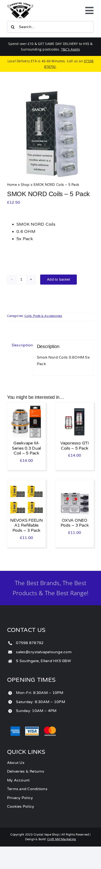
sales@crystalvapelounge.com (43, 652)
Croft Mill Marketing (61, 839)
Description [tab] (21, 345)
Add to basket (58, 280)
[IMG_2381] (50, 134)
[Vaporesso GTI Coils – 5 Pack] (74, 408)
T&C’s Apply (70, 49)
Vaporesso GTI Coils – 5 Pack (74, 445)
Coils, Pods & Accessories (43, 316)
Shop (25, 185)
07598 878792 (29, 643)
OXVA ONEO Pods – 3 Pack (75, 523)
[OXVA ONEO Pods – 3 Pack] (74, 485)
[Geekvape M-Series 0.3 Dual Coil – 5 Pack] (26, 408)
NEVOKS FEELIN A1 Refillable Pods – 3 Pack (26, 525)
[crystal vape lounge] (20, 4)
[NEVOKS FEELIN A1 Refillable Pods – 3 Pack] (26, 485)
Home (12, 185)
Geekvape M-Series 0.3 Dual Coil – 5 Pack (26, 448)
